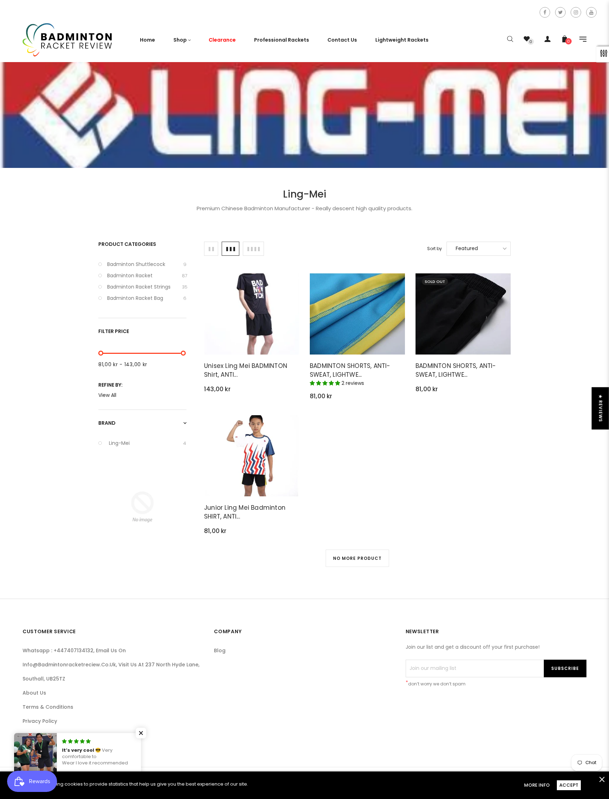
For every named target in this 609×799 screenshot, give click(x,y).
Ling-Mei (147, 443)
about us (34, 692)
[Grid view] (211, 249)
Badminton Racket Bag (146, 298)
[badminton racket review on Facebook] (545, 12)
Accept (568, 785)
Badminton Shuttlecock (146, 264)
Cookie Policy (40, 735)
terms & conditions (48, 706)
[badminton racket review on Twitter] (560, 12)
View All (107, 395)
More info (537, 785)
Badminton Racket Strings (146, 286)
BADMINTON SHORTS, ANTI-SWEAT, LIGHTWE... (350, 370)
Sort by (434, 249)
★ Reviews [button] (601, 408)
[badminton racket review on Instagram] (576, 12)
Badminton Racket (146, 275)
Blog (220, 650)
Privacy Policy (40, 721)
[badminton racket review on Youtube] (591, 12)
